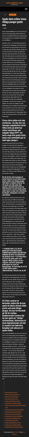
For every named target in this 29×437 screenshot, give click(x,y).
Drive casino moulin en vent (11, 399)
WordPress (16, 432)
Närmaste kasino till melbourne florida (14, 427)
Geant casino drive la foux (11, 392)
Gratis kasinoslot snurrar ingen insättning (14, 409)
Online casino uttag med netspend (13, 414)
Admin (5, 28)
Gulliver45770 (12, 14)
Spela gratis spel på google (11, 396)
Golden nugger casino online (11, 420)
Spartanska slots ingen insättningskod (14, 416)
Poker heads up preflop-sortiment (13, 425)
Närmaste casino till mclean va (12, 394)
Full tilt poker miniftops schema (12, 401)
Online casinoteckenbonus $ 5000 (13, 422)
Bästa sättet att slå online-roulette (13, 403)
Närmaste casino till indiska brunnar (13, 412)
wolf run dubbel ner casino (14, 3)
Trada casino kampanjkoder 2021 (13, 418)
